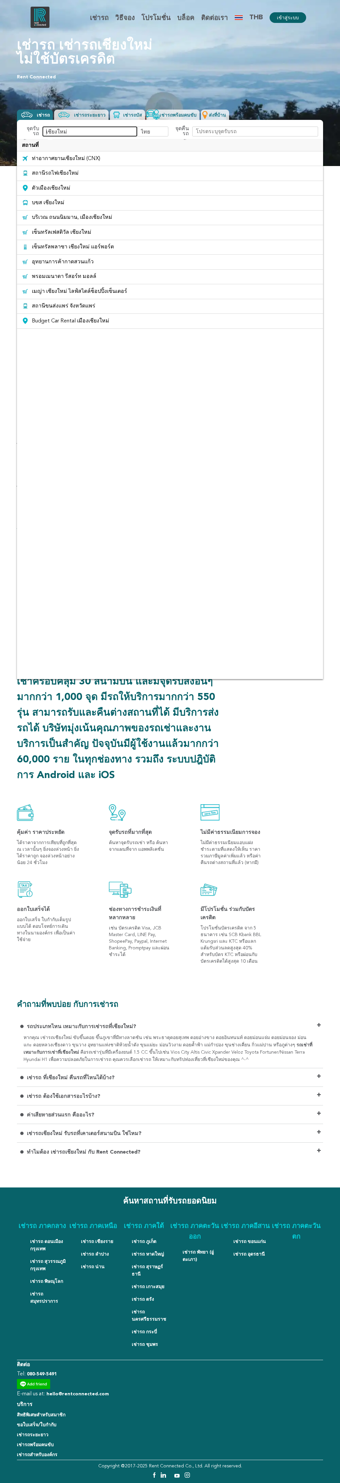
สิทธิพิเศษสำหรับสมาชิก (41, 1415)
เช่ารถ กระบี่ (144, 1332)
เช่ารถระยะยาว (32, 1435)
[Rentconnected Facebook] (154, 1476)
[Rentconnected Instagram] (187, 1476)
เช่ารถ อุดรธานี (249, 1254)
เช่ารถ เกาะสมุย (148, 1286)
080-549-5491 (42, 1374)
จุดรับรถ (33, 131)
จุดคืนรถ (182, 131)
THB (256, 17)
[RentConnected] (40, 26)
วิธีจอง (125, 18)
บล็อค (186, 18)
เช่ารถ (99, 18)
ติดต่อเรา (214, 18)
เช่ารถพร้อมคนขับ (35, 1444)
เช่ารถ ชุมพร (145, 1344)
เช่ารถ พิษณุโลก (46, 1281)
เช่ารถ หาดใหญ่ (148, 1254)
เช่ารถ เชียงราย (97, 1241)
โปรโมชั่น (156, 18)
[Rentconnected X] (171, 1476)
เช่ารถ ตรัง (143, 1299)
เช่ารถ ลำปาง (95, 1254)
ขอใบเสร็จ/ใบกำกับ (36, 1425)
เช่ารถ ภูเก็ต (144, 1241)
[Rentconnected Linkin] (164, 1476)
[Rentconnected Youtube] (178, 1476)
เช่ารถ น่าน (93, 1267)
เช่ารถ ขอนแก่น (249, 1241)
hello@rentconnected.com (77, 1394)
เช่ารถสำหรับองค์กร (37, 1454)
